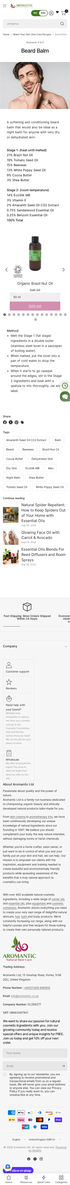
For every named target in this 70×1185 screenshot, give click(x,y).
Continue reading (14, 498)
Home (6, 34)
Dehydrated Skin (42, 458)
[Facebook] (29, 1159)
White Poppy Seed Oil (50, 487)
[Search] (62, 23)
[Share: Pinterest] (17, 422)
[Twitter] (35, 1159)
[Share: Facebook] (5, 422)
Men (50, 468)
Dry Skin (11, 468)
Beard (10, 449)
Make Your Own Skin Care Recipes (32, 34)
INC (35, 13)
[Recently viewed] (65, 386)
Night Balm (13, 477)
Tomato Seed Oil (16, 487)
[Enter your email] (63, 1066)
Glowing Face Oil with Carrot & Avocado (40, 535)
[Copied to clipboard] (22, 422)
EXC (43, 13)
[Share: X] (11, 422)
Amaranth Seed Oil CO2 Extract (26, 440)
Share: (7, 416)
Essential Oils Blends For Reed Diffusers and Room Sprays (43, 554)
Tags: (6, 432)
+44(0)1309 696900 (36, 987)
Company (10, 646)
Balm (58, 440)
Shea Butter (36, 477)
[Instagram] (41, 1159)
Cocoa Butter (14, 458)
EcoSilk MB (32, 468)
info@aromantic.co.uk (25, 996)
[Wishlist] (57, 12)
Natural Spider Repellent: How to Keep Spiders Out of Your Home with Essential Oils (43, 512)
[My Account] (51, 13)
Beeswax (28, 449)
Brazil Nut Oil (50, 449)
